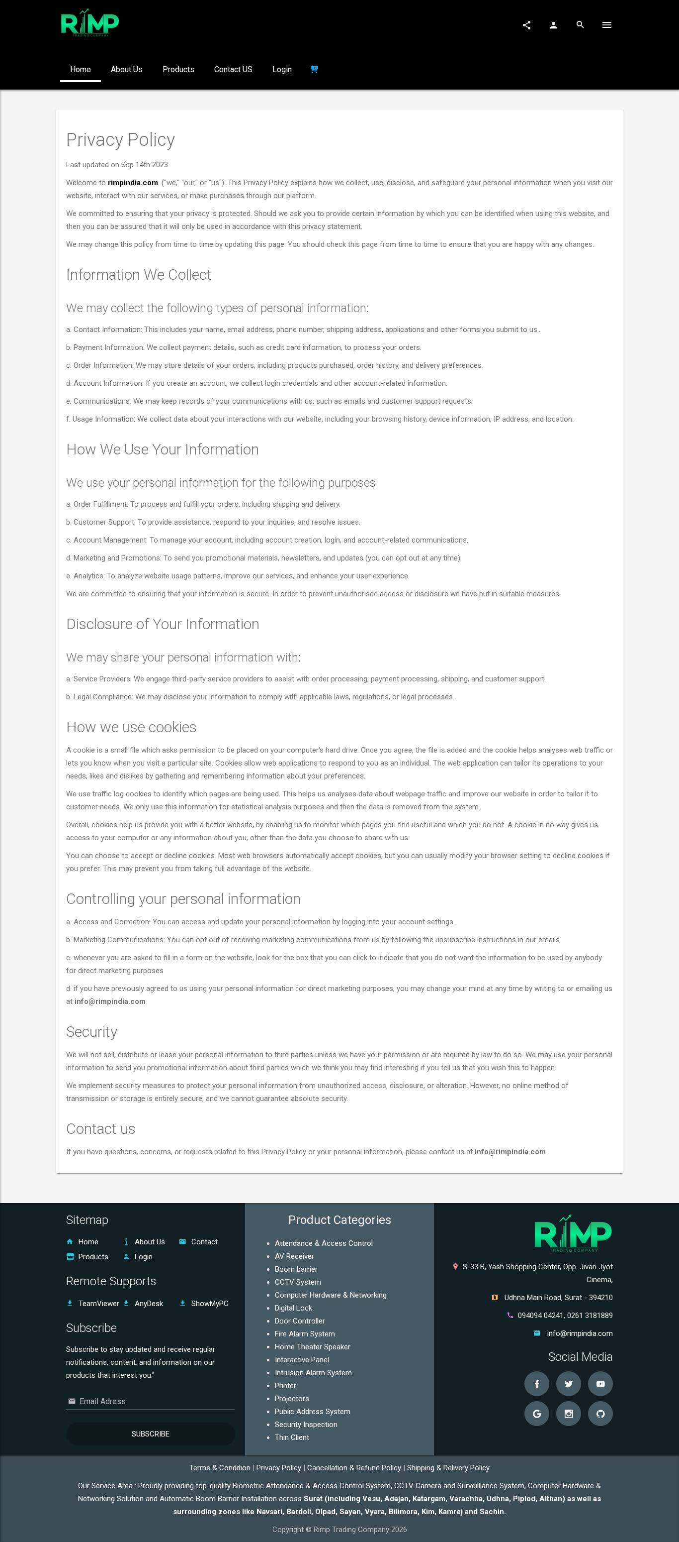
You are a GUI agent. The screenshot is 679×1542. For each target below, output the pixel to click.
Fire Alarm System (305, 1333)
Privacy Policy (279, 1467)
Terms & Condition (221, 1467)
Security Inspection (306, 1424)
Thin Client (292, 1437)
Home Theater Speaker (312, 1346)
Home (88, 1241)
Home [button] (80, 69)
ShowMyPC (210, 1303)
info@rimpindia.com (580, 1333)
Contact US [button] (233, 69)
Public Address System (312, 1411)
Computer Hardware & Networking (331, 1295)
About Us (150, 1241)
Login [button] (282, 69)
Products (93, 1256)
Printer (285, 1385)
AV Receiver (294, 1256)
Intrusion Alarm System (313, 1372)
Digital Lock (293, 1308)
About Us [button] (127, 69)
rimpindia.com (133, 182)
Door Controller (300, 1321)
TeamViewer (99, 1303)
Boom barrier (296, 1269)
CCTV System (298, 1282)
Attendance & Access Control (324, 1243)
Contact (204, 1241)
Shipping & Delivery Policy (448, 1467)
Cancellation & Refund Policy (355, 1467)
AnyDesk (149, 1303)
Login (144, 1256)
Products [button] (178, 69)
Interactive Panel (302, 1359)
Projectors (292, 1398)
